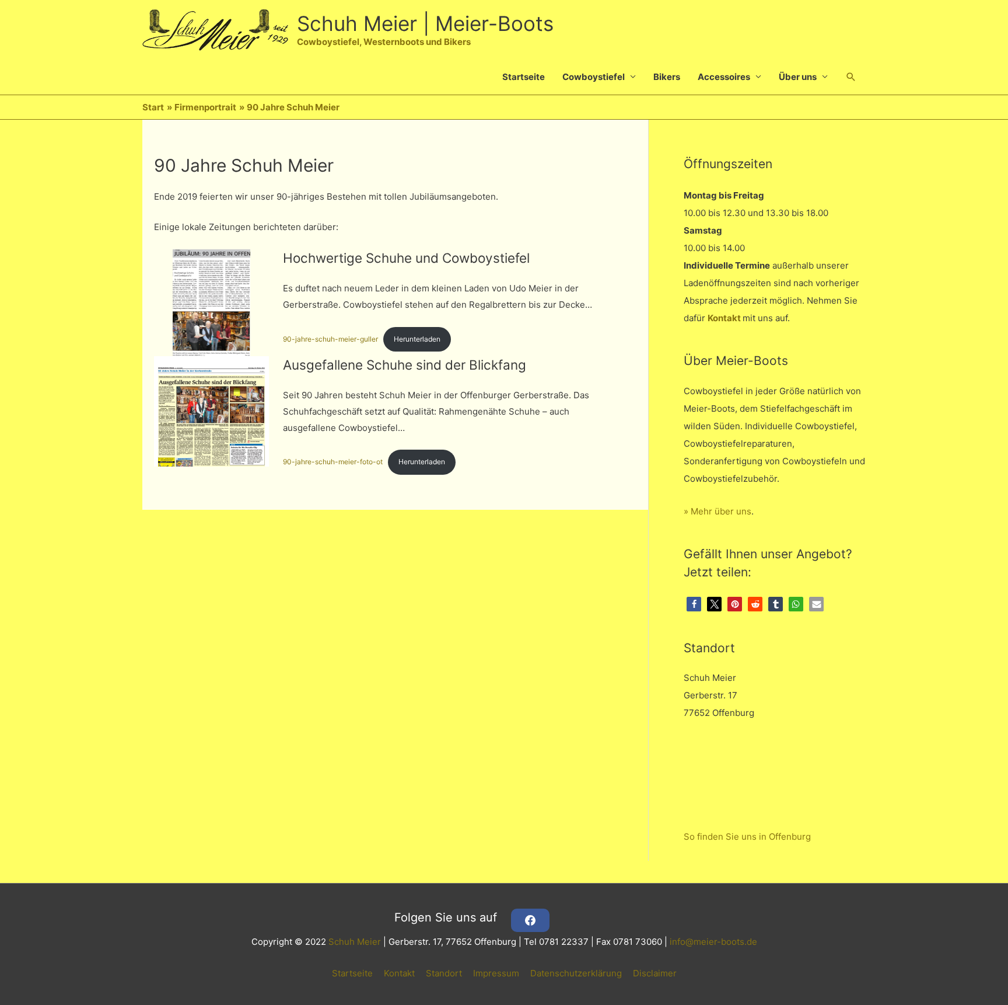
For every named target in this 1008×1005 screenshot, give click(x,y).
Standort (444, 973)
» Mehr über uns (717, 511)
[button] (851, 77)
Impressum (496, 973)
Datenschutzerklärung (576, 973)
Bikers (666, 76)
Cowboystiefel (593, 76)
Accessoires (724, 76)
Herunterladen (417, 339)
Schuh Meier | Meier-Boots (425, 23)
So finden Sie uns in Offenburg (747, 836)
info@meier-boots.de (713, 941)
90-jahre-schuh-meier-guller (330, 339)
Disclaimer (655, 973)
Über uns (798, 76)
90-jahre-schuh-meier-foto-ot (333, 461)
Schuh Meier (354, 941)
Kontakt (724, 318)
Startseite (523, 76)
